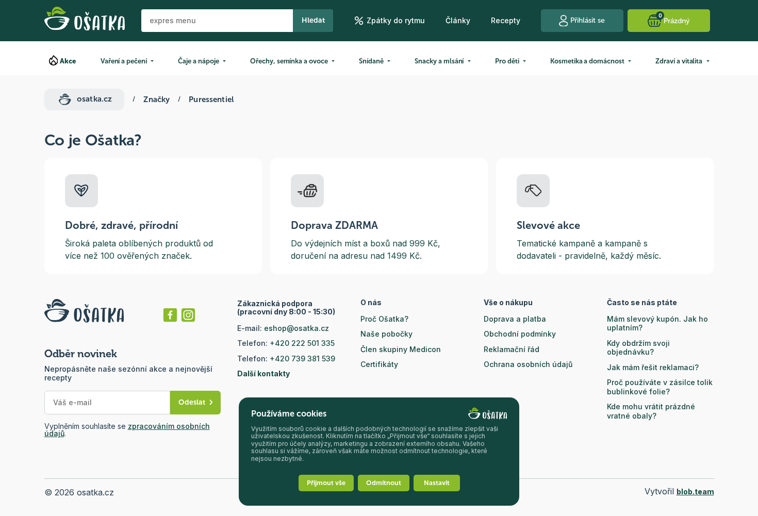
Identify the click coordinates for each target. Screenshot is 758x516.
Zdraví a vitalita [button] (678, 61)
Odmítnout (383, 483)
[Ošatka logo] (84, 20)
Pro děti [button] (507, 61)
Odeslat (191, 402)
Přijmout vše (326, 483)
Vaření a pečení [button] (124, 61)
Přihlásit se (587, 20)
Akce (68, 61)
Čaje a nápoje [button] (198, 61)
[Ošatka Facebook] (170, 315)
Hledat (313, 20)
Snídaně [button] (371, 61)
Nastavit (437, 483)
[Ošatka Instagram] (188, 315)
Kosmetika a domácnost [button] (587, 61)
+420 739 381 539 (302, 358)
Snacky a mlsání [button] (439, 61)
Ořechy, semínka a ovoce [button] (289, 61)
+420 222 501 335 (302, 343)
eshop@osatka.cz (296, 328)
